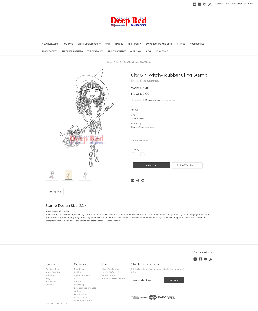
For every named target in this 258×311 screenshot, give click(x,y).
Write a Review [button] (168, 100)
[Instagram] (194, 4)
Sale (107, 43)
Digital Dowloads (88, 43)
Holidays (68, 43)
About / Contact (117, 51)
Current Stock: (139, 140)
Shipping (135, 51)
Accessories (197, 43)
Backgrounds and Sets (159, 43)
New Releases (50, 43)
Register (241, 3)
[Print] (137, 180)
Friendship (134, 43)
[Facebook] (199, 4)
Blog (148, 51)
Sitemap (50, 284)
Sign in (230, 3)
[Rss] (210, 4)
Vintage (181, 43)
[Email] (132, 180)
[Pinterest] (204, 4)
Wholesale (162, 51)
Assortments (49, 51)
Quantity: (135, 149)
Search (219, 3)
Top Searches (95, 51)
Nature (119, 43)
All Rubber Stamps (72, 51)
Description (55, 191)
